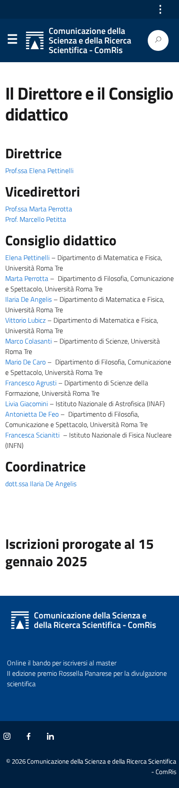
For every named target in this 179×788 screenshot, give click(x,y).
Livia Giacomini (26, 403)
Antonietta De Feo (32, 414)
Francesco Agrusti (30, 382)
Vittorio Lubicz (25, 320)
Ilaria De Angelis (28, 299)
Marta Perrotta (26, 278)
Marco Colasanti (28, 341)
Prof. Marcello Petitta (35, 219)
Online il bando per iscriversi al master (61, 663)
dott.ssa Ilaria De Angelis (40, 483)
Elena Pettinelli (27, 257)
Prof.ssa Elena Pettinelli (39, 170)
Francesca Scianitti (32, 435)
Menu (12, 41)
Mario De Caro (25, 362)
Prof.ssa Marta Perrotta (38, 209)
